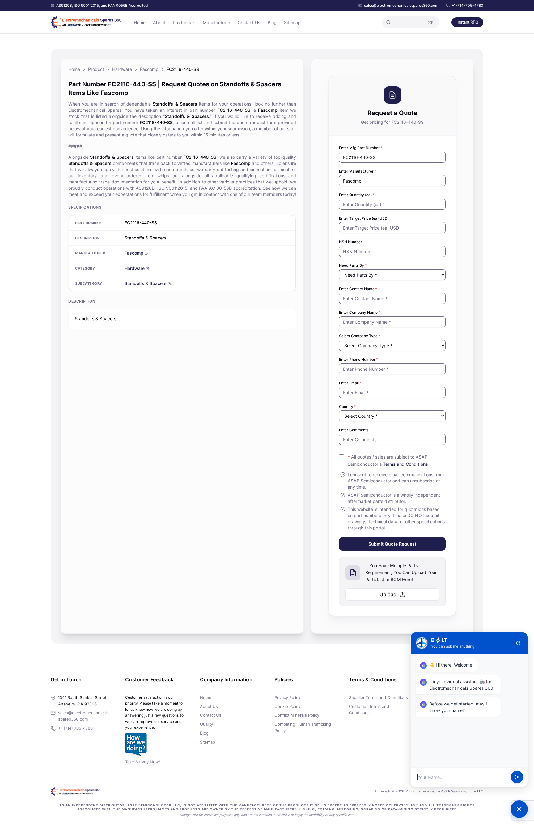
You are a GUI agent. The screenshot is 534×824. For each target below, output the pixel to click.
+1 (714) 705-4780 (75, 728)
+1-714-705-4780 (467, 5)
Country (347, 406)
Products (182, 22)
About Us (209, 706)
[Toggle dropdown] (193, 22)
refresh (518, 643)
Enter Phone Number (358, 359)
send (517, 777)
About (159, 22)
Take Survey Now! (142, 761)
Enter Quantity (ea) (356, 194)
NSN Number (350, 241)
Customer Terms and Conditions (369, 709)
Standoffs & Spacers (146, 283)
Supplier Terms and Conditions (378, 697)
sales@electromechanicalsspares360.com (401, 5)
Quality (206, 724)
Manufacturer (216, 22)
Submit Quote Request (392, 543)
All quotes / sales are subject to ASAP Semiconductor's (388, 460)
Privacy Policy (287, 697)
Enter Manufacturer (357, 171)
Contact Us (249, 22)
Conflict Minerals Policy (296, 715)
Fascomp (149, 69)
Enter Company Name (359, 312)
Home (140, 22)
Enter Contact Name (358, 289)
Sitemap (292, 22)
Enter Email (350, 383)
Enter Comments (353, 430)
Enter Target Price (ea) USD (363, 218)
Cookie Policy (287, 706)
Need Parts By (353, 265)
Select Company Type (359, 336)
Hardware (122, 69)
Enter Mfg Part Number (360, 147)
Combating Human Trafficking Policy (302, 727)
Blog (272, 22)
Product (96, 69)
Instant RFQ (467, 21)
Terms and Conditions (405, 464)
